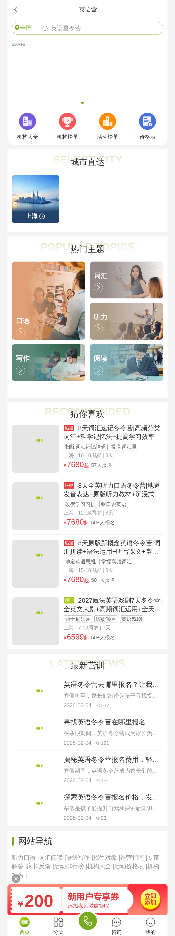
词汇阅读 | (52, 857)
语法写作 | (79, 857)
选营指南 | (133, 857)
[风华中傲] (18, 44)
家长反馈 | (40, 866)
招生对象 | (106, 857)
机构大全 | (100, 866)
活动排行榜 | (70, 866)
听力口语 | (25, 857)
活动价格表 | (130, 866)
